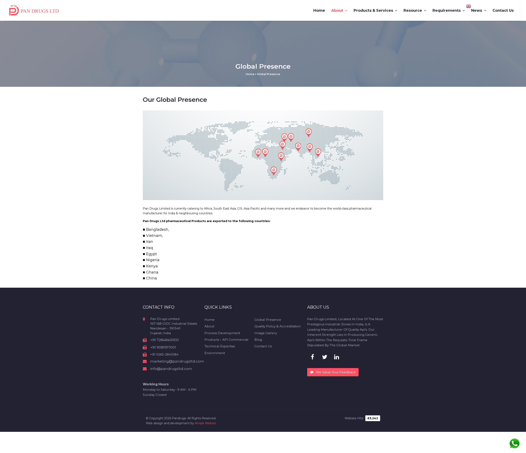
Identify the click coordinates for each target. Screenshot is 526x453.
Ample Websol (205, 423)
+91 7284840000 (164, 340)
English (476, 6)
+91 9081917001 (163, 347)
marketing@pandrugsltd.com (177, 361)
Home (250, 74)
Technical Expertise (219, 346)
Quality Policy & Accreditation (277, 326)
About (209, 326)
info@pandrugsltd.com (171, 369)
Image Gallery (265, 333)
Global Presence (267, 320)
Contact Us (263, 346)
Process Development (222, 333)
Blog (258, 340)
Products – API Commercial (226, 340)
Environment (214, 353)
